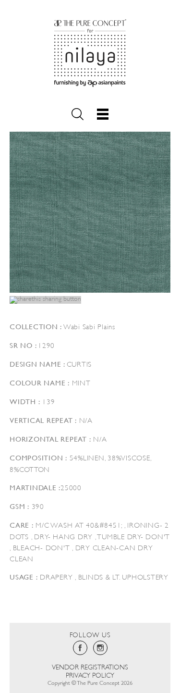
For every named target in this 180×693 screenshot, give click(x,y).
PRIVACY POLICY (90, 674)
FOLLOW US (90, 634)
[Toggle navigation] (102, 114)
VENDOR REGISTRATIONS (90, 666)
